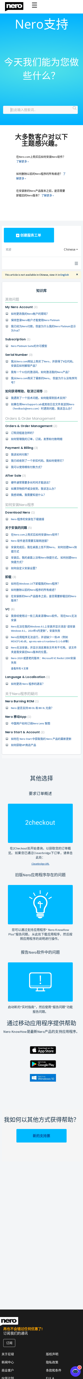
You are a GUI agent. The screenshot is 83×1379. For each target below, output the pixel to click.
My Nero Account (20, 307)
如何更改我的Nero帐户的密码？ (30, 313)
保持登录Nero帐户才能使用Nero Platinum (35, 320)
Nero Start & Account (24, 732)
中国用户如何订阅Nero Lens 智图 (30, 723)
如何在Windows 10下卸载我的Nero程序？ (35, 583)
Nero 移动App (17, 717)
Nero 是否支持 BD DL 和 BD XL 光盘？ (32, 708)
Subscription (17, 339)
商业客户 (8, 1370)
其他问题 (12, 299)
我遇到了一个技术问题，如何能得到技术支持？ (39, 398)
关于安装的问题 (18, 527)
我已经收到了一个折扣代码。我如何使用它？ (38, 460)
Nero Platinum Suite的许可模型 (29, 346)
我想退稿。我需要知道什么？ (28, 495)
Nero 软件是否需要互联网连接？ (30, 540)
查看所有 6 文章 (19, 668)
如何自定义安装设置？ (24, 568)
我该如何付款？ (20, 454)
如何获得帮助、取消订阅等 (25, 391)
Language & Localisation (27, 677)
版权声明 (52, 1354)
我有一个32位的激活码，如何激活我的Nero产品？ (41, 372)
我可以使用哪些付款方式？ (27, 467)
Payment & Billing (21, 448)
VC (9, 609)
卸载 (10, 577)
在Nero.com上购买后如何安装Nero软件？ (35, 534)
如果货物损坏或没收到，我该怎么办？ (34, 488)
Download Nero (19, 512)
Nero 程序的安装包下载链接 (27, 519)
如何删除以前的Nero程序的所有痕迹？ (34, 590)
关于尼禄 (8, 1354)
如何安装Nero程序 (19, 504)
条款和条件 (53, 1370)
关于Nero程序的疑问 (21, 693)
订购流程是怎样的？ (23, 433)
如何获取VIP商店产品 (23, 745)
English (64, 274)
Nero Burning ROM (21, 701)
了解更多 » (22, 161)
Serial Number (18, 355)
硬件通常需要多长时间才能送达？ (31, 482)
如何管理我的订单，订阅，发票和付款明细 (36, 439)
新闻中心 (8, 1362)
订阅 (9, 1343)
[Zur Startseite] (16, 5)
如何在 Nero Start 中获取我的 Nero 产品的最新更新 (41, 739)
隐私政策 (52, 1362)
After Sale (15, 475)
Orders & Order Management (30, 418)
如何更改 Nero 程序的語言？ (28, 684)
